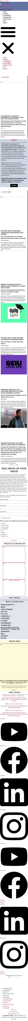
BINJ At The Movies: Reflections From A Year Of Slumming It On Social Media (14, 681)
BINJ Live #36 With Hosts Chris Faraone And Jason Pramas (14, 706)
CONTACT (6, 992)
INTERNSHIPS (7, 990)
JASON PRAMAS (5, 240)
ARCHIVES (6, 995)
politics (4, 614)
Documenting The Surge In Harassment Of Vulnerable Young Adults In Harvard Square (12, 117)
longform (5, 618)
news (3, 607)
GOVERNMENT (7, 15)
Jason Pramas (7, 609)
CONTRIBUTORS (7, 988)
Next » (17, 465)
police (3, 638)
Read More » (14, 690)
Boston (4, 612)
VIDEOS (5, 23)
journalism (6, 625)
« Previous (11, 465)
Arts (2, 530)
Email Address (4, 499)
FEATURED (5, 77)
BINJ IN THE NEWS (8, 993)
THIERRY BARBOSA (6, 294)
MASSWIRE (6, 997)
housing (4, 636)
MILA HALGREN (3, 128)
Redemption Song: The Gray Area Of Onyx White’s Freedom (13, 444)
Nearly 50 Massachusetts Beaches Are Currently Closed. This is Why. (13, 286)
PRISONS (5, 13)
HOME (4, 11)
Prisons (3, 523)
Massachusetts (7, 605)
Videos (3, 532)
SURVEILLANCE (7, 19)
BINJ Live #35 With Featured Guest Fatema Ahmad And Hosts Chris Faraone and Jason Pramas (14, 714)
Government (4, 525)
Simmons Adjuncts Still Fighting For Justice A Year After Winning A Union (12, 391)
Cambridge (5, 631)
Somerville (5, 616)
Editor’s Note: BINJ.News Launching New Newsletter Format (12, 232)
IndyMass (4, 534)
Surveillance (4, 529)
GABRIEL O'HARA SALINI (7, 456)
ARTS (4, 21)
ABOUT (14, 140)
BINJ (2, 634)
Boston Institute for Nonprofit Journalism (10, 628)
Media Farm (4, 536)
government (6, 623)
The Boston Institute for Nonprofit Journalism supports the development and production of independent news (13, 146)
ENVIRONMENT (7, 17)
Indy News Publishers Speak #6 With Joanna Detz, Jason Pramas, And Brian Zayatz (14, 699)
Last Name (3, 511)
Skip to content (4, 1)
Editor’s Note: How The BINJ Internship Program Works (12, 338)
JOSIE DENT (4, 399)
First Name (3, 505)
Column (4, 621)
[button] (8, 40)
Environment (4, 527)
